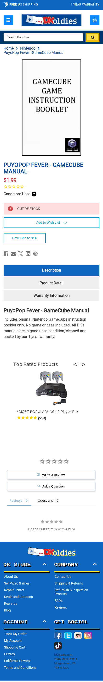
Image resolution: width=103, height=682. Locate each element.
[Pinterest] (35, 253)
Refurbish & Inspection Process (71, 592)
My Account (13, 641)
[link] (51, 186)
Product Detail (51, 283)
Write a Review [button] (53, 475)
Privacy (9, 654)
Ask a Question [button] (53, 486)
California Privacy (17, 661)
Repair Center (14, 590)
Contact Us (63, 576)
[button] (76, 364)
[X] (20, 253)
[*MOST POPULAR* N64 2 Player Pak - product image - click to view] (51, 388)
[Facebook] (6, 253)
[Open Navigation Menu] (8, 20)
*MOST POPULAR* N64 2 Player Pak (47, 411)
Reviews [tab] (16, 500)
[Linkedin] (28, 253)
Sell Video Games (16, 583)
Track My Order (15, 634)
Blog (7, 610)
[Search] (92, 37)
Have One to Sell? (25, 238)
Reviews (61, 607)
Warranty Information (52, 295)
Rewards (10, 603)
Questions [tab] (45, 500)
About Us (11, 576)
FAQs (59, 601)
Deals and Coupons (18, 597)
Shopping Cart (14, 647)
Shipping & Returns (69, 583)
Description (51, 270)
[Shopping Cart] (94, 20)
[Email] (13, 253)
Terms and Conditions (20, 667)
